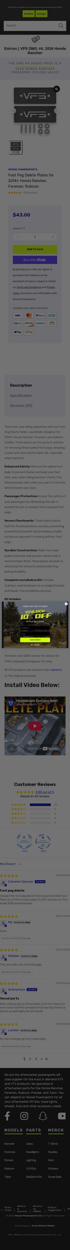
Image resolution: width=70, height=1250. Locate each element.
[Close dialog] (66, 603)
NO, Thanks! (35, 645)
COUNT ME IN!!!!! (35, 640)
